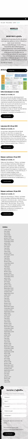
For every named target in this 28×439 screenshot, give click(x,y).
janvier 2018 (7, 363)
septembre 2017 (9, 370)
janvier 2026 (7, 238)
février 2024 (7, 261)
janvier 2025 (7, 253)
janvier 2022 (7, 286)
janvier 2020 (7, 325)
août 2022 (7, 278)
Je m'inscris (8, 434)
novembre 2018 (9, 348)
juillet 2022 (7, 280)
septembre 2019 (9, 331)
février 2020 (7, 323)
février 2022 (7, 285)
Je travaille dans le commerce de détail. (13, 422)
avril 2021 (7, 300)
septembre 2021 (9, 293)
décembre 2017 (8, 365)
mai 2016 (6, 380)
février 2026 (7, 236)
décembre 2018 (9, 347)
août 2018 (7, 353)
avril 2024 (7, 260)
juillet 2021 (7, 295)
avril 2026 (7, 233)
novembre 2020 (9, 308)
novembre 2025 (9, 241)
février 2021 (7, 303)
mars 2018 (7, 360)
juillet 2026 (7, 229)
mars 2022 (7, 283)
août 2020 (7, 313)
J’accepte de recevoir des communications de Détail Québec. (14, 428)
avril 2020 (7, 320)
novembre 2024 (9, 255)
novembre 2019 (8, 328)
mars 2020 (7, 321)
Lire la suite (7, 116)
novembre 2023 (9, 263)
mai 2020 (7, 318)
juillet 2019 (7, 335)
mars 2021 (7, 301)
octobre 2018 (8, 350)
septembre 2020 (9, 311)
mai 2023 (7, 266)
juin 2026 (7, 231)
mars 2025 (7, 251)
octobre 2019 (8, 330)
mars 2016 (7, 382)
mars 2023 (7, 270)
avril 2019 (7, 340)
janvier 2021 (7, 305)
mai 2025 (6, 248)
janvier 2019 (7, 345)
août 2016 (7, 378)
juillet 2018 (7, 355)
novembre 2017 (8, 367)
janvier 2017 (7, 377)
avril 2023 (7, 268)
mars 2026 (7, 235)
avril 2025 (7, 250)
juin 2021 (6, 296)
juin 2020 (7, 316)
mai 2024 (7, 258)
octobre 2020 (8, 310)
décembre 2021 (8, 288)
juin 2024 (7, 256)
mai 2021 (6, 298)
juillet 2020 (7, 315)
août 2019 (7, 333)
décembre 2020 (9, 306)
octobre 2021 (8, 291)
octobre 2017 (8, 368)
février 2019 (7, 343)
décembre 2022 (9, 275)
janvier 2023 (7, 273)
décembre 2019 (8, 326)
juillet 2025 (7, 245)
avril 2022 (7, 281)
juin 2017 (6, 373)
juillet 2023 (7, 265)
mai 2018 (6, 357)
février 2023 (7, 271)
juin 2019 (6, 336)
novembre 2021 (8, 290)
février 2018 (7, 362)
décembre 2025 (9, 240)
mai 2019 (6, 338)
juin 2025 (7, 246)
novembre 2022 (9, 276)
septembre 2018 (9, 352)
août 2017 (7, 372)
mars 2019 (7, 342)
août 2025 (7, 243)
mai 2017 (6, 375)
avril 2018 (7, 358)
